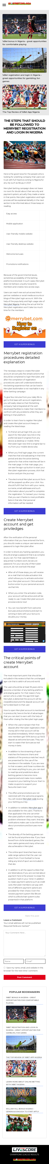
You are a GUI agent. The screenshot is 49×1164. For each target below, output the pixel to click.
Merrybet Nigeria (11, 304)
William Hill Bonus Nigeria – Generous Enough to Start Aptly (22, 1110)
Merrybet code (29, 799)
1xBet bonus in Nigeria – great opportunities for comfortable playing (22, 1000)
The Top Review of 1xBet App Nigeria (21, 112)
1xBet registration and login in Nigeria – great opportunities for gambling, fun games (22, 78)
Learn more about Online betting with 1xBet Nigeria (23, 1083)
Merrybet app (35, 808)
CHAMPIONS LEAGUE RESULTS (24, 1155)
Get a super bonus (24, 344)
